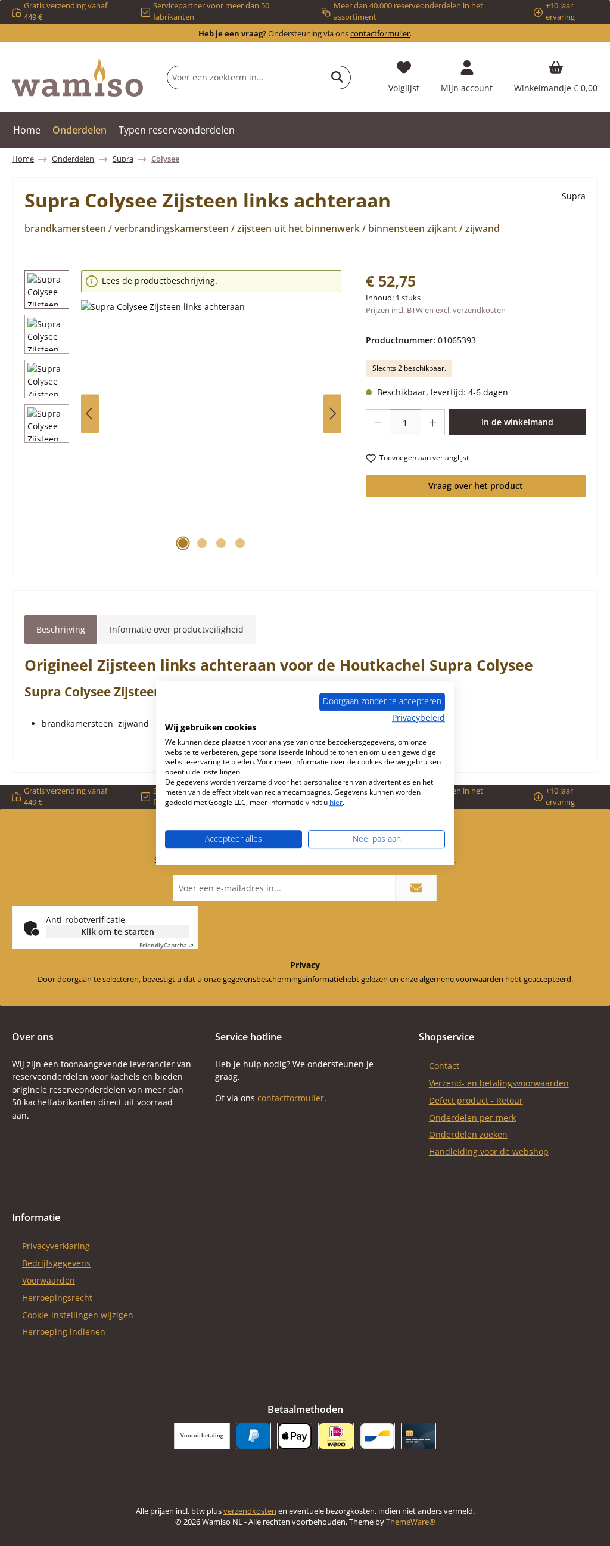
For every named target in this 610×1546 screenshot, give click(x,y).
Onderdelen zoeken (468, 1134)
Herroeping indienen (63, 1331)
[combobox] (246, 77)
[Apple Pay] (294, 1436)
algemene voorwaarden (461, 979)
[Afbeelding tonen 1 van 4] (183, 543)
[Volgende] (332, 413)
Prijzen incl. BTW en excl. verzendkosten (436, 310)
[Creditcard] (418, 1436)
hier (336, 802)
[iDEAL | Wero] (335, 1436)
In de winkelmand (517, 421)
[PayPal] (253, 1436)
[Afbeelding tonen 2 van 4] (202, 543)
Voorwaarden (48, 1280)
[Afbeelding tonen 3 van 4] (221, 543)
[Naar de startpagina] (77, 77)
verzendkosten (249, 1511)
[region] (183, 413)
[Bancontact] (377, 1436)
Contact (444, 1065)
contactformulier (380, 34)
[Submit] (416, 888)
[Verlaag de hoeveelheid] (378, 422)
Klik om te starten (117, 931)
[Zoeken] (337, 77)
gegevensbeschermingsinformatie (283, 979)
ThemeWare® (410, 1522)
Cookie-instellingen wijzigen (77, 1315)
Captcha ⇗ (166, 945)
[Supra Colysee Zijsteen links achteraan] (211, 428)
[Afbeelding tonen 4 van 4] (240, 543)
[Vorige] (90, 413)
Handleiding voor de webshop (489, 1151)
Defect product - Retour (476, 1100)
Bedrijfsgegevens (56, 1263)
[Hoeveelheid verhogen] (433, 422)
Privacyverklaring (56, 1245)
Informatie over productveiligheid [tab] (177, 629)
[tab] (60, 629)
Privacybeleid (418, 717)
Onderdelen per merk (472, 1117)
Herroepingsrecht (57, 1297)
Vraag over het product (475, 485)
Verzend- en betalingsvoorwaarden (499, 1083)
